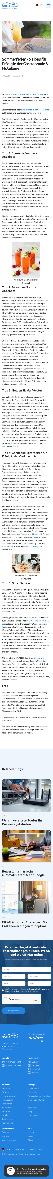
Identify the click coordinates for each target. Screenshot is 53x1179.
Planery (24, 534)
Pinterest (15, 446)
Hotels (5, 1115)
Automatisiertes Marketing (39, 1096)
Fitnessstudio (7, 1100)
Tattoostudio (7, 1123)
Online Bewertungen (36, 1100)
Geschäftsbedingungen (37, 989)
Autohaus (6, 1111)
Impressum (32, 1149)
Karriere (5, 1136)
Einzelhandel (7, 1107)
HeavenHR (37, 534)
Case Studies (33, 1115)
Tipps (30, 1140)
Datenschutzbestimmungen (15, 991)
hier (25, 331)
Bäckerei (5, 1092)
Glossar (31, 1132)
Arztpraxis (6, 1088)
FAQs (30, 1136)
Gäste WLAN (33, 1088)
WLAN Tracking (31, 546)
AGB (40, 1149)
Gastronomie (7, 1119)
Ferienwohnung (8, 1096)
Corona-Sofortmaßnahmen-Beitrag (27, 94)
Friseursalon (7, 1104)
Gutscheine (33, 1092)
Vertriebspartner (9, 1140)
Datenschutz (20, 1149)
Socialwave (39, 658)
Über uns (6, 1132)
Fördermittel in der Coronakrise (35, 109)
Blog (30, 1112)
